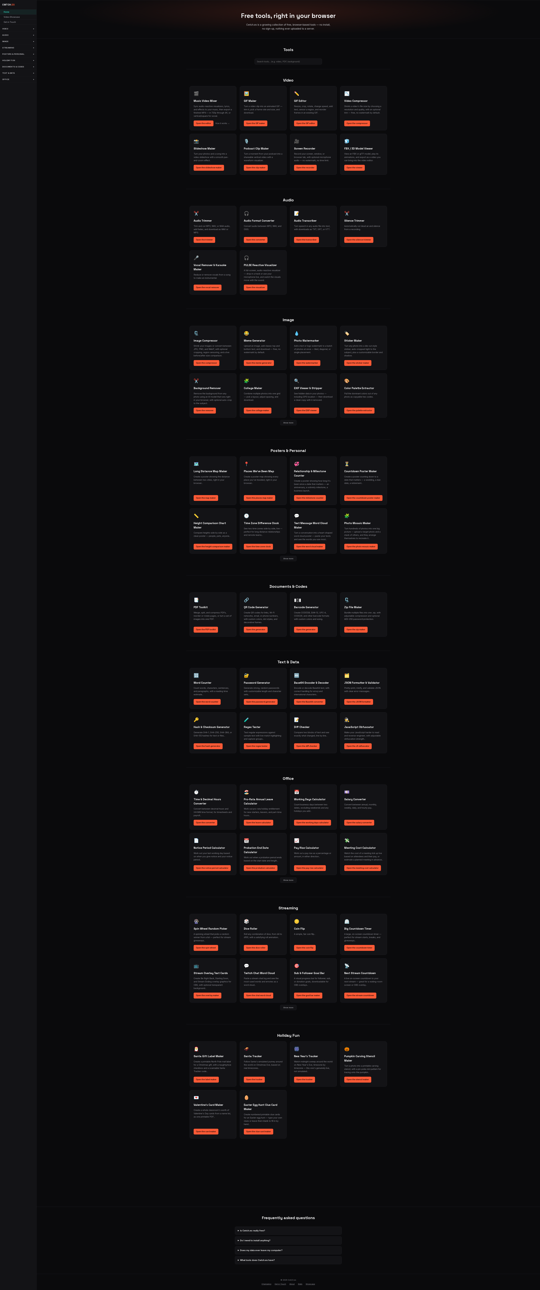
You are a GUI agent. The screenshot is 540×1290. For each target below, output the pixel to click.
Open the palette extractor (359, 410)
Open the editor (203, 123)
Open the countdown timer (359, 948)
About (292, 1284)
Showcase (310, 1284)
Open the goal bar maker (308, 995)
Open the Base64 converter (309, 702)
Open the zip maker (355, 629)
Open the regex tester (257, 746)
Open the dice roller (256, 948)
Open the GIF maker (255, 123)
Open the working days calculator (312, 822)
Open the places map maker (259, 498)
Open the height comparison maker (213, 546)
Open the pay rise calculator (310, 868)
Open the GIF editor (305, 123)
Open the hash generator (208, 746)
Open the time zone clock (258, 546)
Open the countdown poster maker (363, 498)
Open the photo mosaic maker (360, 546)
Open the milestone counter (310, 498)
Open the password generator (260, 702)
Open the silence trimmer (358, 240)
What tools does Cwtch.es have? (257, 1260)
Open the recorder (305, 167)
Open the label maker (206, 1079)
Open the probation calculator (260, 868)
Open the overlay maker (207, 995)
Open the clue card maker (258, 1131)
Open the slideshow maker (209, 167)
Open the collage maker (257, 410)
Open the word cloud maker (309, 546)
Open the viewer (354, 167)
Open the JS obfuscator (357, 746)
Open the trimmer (204, 240)
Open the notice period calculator (212, 868)
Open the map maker (206, 498)
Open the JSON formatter (358, 702)
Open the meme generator (259, 363)
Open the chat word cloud (258, 995)
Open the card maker (206, 1131)
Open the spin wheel (206, 948)
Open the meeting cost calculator (362, 868)
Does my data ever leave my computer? (261, 1250)
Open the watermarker (307, 363)
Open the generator (255, 629)
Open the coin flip (304, 948)
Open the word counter (207, 702)
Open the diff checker (306, 746)
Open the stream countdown (360, 995)
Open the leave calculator (258, 822)
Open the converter (255, 240)
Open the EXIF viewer (306, 410)
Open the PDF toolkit (206, 629)
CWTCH (8, 4)
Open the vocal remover (207, 287)
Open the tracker (254, 1079)
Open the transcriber (306, 240)
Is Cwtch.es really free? (252, 1230)
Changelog (266, 1284)
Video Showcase (12, 17)
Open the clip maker (256, 167)
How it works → (222, 123)
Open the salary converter (359, 822)
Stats (300, 1284)
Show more (288, 423)
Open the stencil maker (357, 1079)
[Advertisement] (288, 1180)
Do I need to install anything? (255, 1240)
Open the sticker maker (357, 363)
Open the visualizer (255, 287)
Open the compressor (357, 123)
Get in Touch (10, 22)
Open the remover (205, 410)
